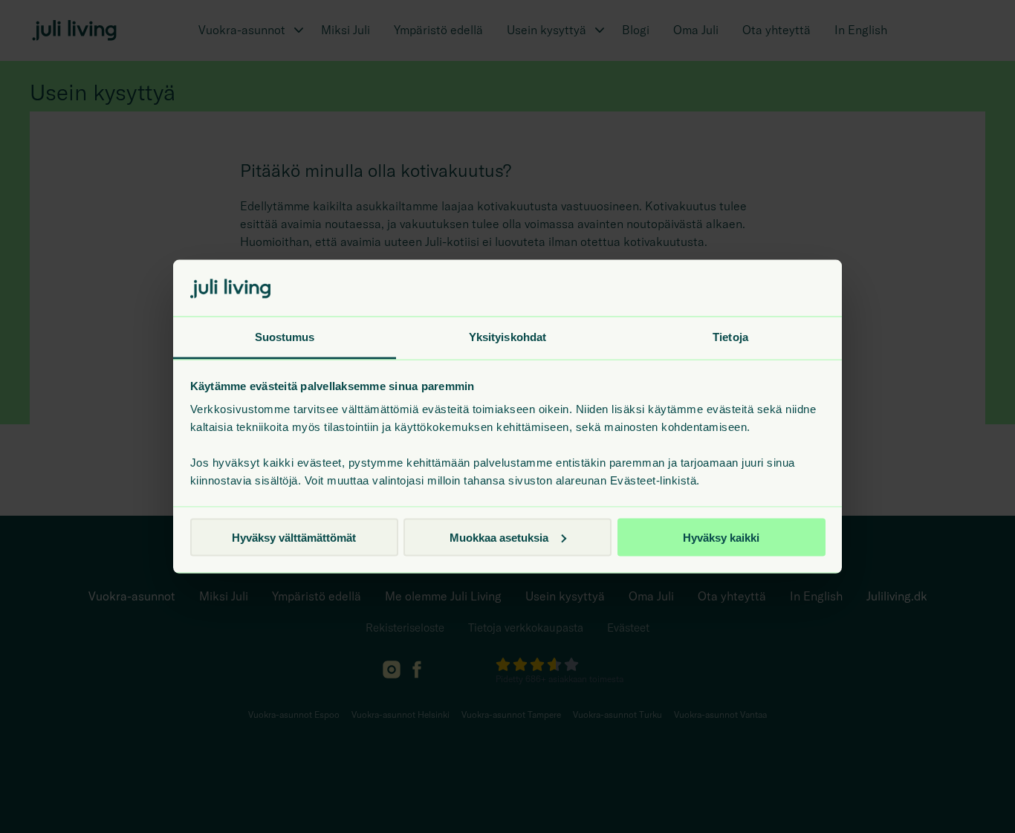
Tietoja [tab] (730, 337)
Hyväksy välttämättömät (294, 537)
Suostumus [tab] (285, 337)
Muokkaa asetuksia (499, 537)
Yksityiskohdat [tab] (507, 337)
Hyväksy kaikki (721, 537)
